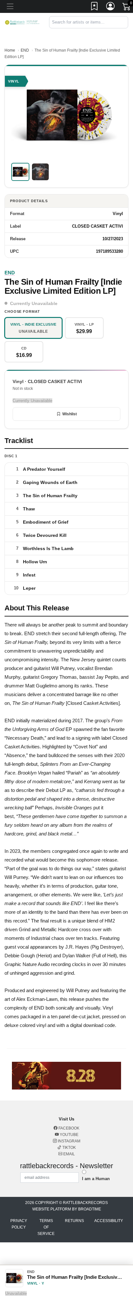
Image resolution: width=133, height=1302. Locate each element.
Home (10, 50)
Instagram (68, 1141)
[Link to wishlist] (94, 7)
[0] (127, 8)
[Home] (22, 22)
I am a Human (96, 1178)
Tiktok (68, 1147)
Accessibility (108, 1220)
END (25, 50)
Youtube (68, 1134)
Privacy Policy (18, 1223)
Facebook (68, 1128)
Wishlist (69, 414)
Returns (74, 1220)
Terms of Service (46, 1227)
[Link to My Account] (110, 7)
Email (68, 1154)
